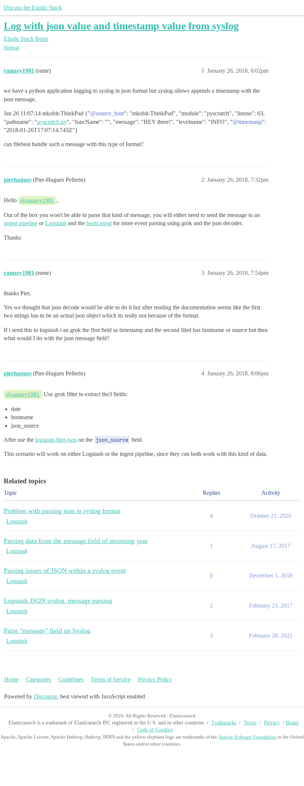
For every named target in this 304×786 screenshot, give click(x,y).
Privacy (272, 723)
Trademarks (223, 723)
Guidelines (70, 679)
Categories (38, 679)
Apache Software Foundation (247, 737)
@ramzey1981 (37, 200)
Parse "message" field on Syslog (47, 630)
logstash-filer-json (56, 440)
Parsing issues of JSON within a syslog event (65, 570)
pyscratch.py (52, 122)
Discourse (45, 696)
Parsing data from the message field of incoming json (76, 541)
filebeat (11, 47)
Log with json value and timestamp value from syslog (121, 26)
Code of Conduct (155, 730)
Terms (250, 723)
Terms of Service (110, 679)
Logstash (55, 223)
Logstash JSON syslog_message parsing (58, 600)
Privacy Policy (155, 679)
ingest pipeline (20, 223)
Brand (292, 723)
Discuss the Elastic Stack (33, 7)
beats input (99, 223)
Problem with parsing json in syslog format (62, 510)
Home (11, 679)
